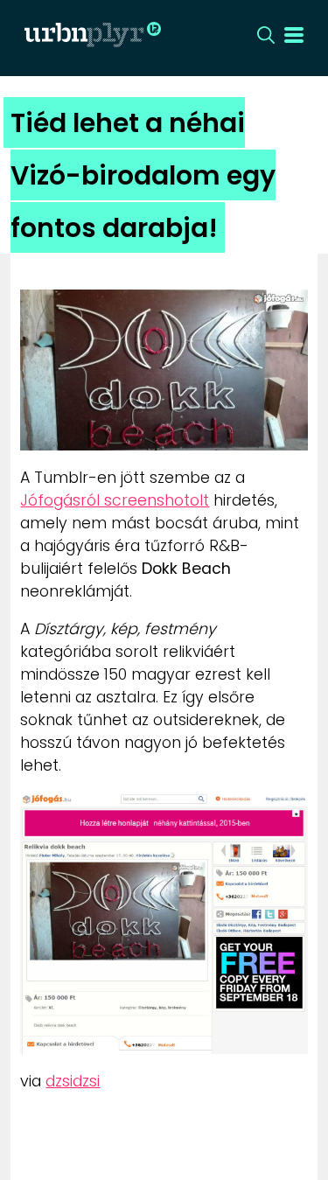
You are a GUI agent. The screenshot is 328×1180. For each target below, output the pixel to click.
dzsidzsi (72, 1081)
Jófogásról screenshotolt (114, 500)
